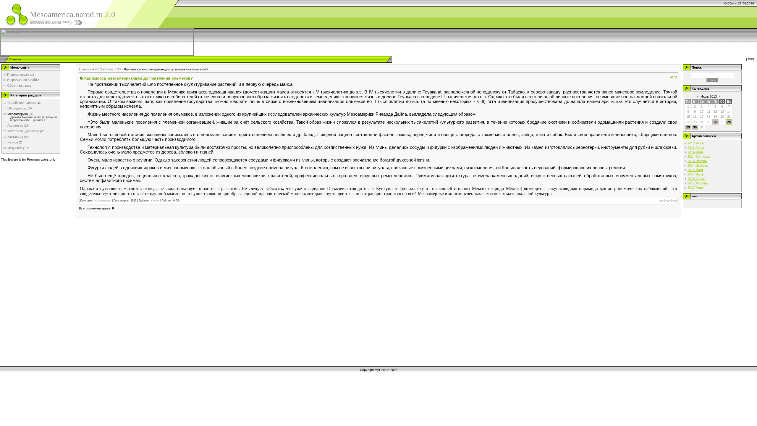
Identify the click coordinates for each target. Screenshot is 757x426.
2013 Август (697, 147)
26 (715, 122)
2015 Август (697, 178)
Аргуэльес (15, 125)
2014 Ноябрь (697, 161)
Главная (15, 59)
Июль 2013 (709, 96)
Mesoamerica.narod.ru (66, 14)
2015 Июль (696, 174)
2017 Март (695, 187)
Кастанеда (15, 136)
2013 (98, 69)
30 (695, 127)
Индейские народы (21, 102)
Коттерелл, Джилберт (23, 131)
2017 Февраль (698, 183)
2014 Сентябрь (699, 156)
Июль (109, 69)
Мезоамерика (17, 114)
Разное (12, 142)
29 (688, 127)
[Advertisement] (338, 42)
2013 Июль (696, 143)
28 (119, 69)
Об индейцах (17, 108)
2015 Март (695, 170)
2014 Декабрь (698, 165)
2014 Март (695, 152)
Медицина (14, 148)
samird (155, 200)
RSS (751, 59)
